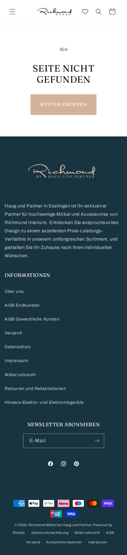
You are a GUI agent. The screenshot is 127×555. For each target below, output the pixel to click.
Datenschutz (18, 346)
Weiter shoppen (63, 104)
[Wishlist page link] (85, 12)
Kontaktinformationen (64, 542)
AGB (110, 532)
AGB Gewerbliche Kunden (32, 319)
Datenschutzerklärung (50, 532)
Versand (13, 333)
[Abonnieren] (97, 441)
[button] (12, 11)
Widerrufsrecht (20, 374)
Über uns (14, 291)
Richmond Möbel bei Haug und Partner (60, 525)
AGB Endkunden (22, 305)
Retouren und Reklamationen (35, 388)
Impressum (16, 360)
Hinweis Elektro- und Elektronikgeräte (44, 402)
